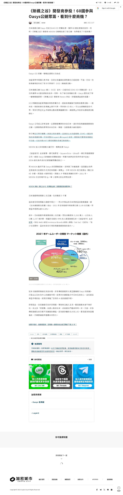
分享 (118, 2)
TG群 (99, 2)
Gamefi (75, 334)
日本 (38, 334)
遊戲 (85, 23)
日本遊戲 (44, 334)
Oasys (32, 334)
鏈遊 (61, 334)
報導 (31, 222)
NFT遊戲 (67, 334)
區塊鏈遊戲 (53, 334)
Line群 (109, 2)
